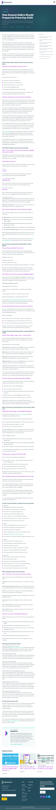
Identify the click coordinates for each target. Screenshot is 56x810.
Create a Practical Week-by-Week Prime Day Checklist (46, 52)
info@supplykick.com (6, 786)
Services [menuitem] (23, 784)
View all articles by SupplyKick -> (16, 744)
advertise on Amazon (22, 414)
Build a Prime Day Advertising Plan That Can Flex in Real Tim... (46, 49)
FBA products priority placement (16, 647)
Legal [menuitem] (29, 790)
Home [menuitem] (23, 781)
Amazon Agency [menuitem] (24, 786)
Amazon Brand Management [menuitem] (24, 796)
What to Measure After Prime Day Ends (46, 54)
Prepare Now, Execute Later (44, 58)
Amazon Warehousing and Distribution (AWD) (17, 299)
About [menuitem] (29, 787)
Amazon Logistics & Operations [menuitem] (25, 800)
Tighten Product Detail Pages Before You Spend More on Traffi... (45, 46)
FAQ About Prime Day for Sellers (45, 56)
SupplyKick (6, 9)
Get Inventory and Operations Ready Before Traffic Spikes (45, 43)
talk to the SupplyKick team (14, 720)
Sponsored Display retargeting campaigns (14, 534)
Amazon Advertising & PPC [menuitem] (25, 793)
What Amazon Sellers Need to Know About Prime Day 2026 (45, 37)
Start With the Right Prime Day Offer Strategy (45, 40)
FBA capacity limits (6, 131)
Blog (3, 9)
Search (4, 798)
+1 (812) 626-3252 (5, 788)
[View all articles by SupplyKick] (6, 733)
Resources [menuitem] (30, 784)
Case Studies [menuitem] (30, 781)
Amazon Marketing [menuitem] (23, 789)
